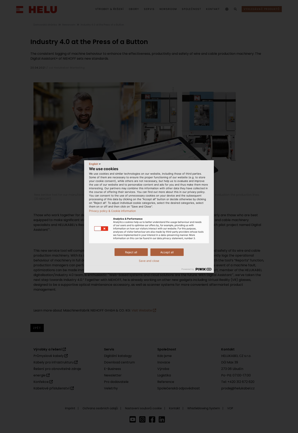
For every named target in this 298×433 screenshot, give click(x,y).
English (93, 163)
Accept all (167, 252)
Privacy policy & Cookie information (112, 211)
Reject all (131, 252)
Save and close (149, 260)
